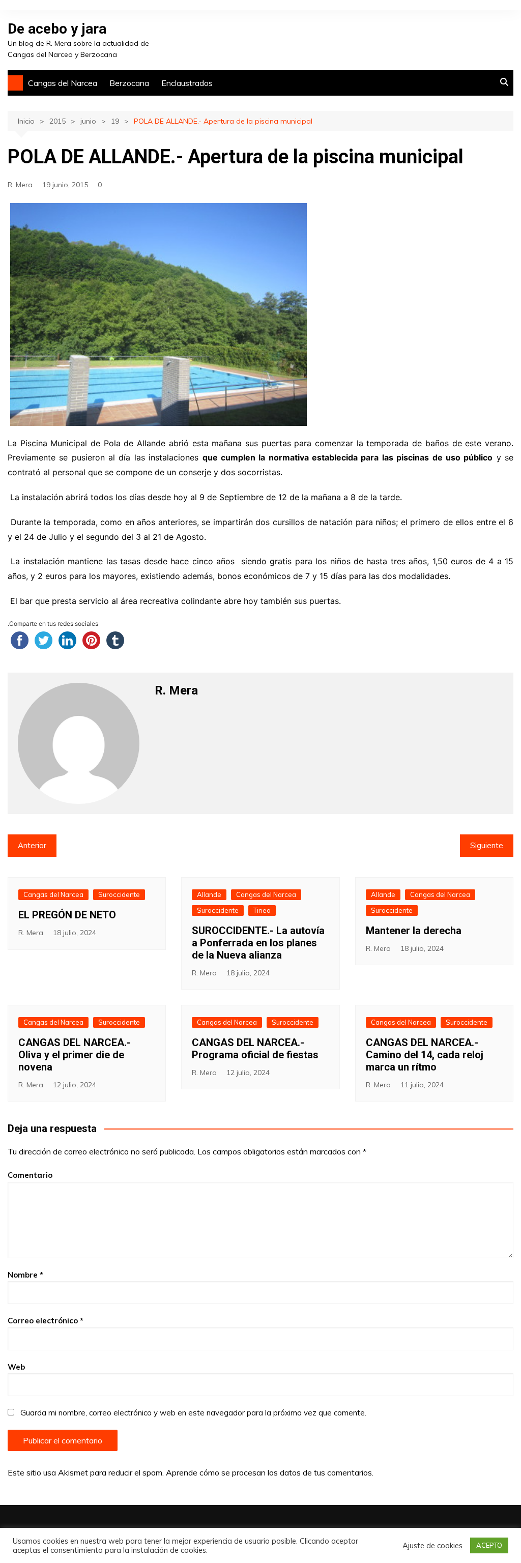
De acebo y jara (57, 28)
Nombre (25, 1275)
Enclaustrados (187, 83)
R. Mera (20, 184)
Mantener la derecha (413, 930)
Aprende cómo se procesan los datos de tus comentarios (269, 1472)
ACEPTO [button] (489, 1545)
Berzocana (129, 83)
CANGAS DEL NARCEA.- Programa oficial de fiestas (255, 1048)
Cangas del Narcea (62, 83)
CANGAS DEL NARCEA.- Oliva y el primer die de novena (74, 1054)
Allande (209, 894)
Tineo (262, 910)
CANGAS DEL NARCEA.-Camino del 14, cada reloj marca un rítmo (424, 1054)
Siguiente (486, 845)
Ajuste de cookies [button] (432, 1545)
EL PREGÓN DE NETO (67, 915)
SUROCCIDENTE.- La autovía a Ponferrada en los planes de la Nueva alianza (258, 942)
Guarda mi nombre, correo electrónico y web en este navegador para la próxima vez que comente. (193, 1412)
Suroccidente (119, 894)
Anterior (32, 845)
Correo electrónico (45, 1320)
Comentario (30, 1175)
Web (16, 1367)
